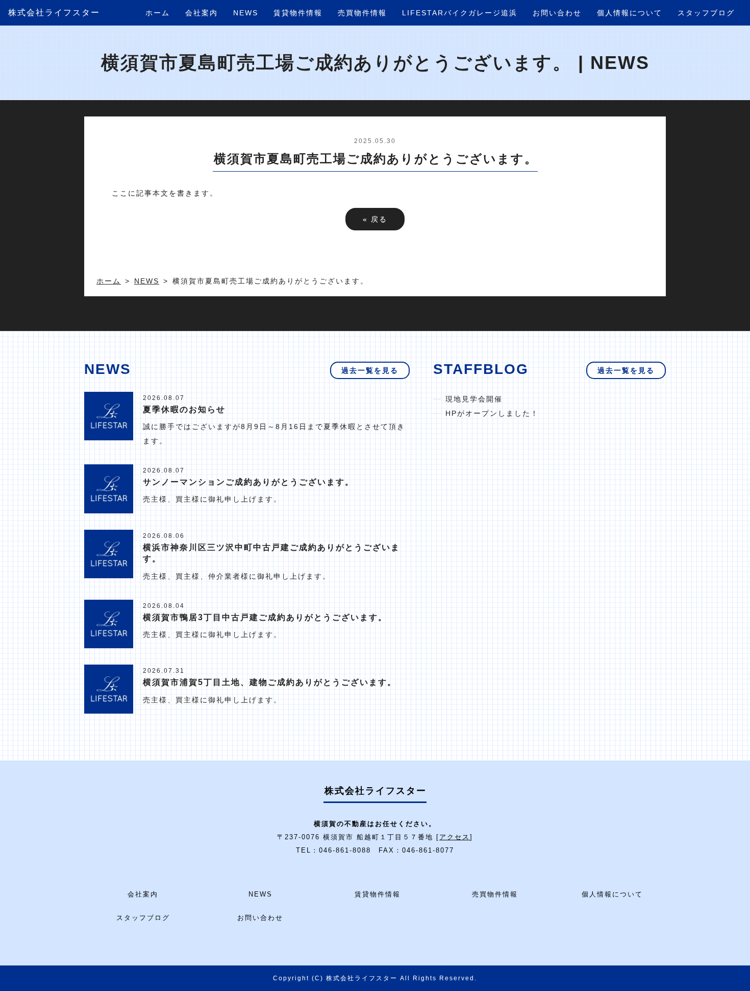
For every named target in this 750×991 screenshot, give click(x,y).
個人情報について (629, 13)
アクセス (454, 837)
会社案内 (201, 13)
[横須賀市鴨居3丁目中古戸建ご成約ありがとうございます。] (108, 623)
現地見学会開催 (474, 399)
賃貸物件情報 (297, 13)
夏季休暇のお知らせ (184, 409)
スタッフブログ (706, 13)
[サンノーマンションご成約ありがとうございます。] (108, 488)
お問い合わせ (557, 13)
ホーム (157, 13)
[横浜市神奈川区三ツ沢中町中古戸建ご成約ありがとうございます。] (108, 553)
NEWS (245, 13)
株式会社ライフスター (54, 12)
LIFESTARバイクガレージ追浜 (459, 13)
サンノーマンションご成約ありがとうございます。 (248, 482)
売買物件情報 (362, 13)
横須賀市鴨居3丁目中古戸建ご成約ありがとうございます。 (265, 617)
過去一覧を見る (369, 370)
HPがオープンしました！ (492, 413)
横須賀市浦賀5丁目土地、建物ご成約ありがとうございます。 (269, 682)
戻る (375, 219)
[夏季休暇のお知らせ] (108, 415)
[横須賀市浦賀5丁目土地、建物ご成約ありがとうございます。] (108, 689)
